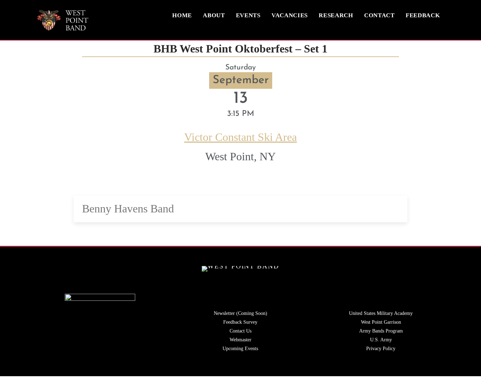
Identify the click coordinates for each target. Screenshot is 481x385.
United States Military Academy (381, 313)
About (214, 15)
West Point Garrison (381, 322)
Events (248, 15)
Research (336, 15)
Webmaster (240, 339)
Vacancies (289, 15)
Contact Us (240, 331)
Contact (379, 15)
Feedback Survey (240, 322)
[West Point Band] (62, 28)
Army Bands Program (381, 331)
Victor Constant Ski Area (240, 137)
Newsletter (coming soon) (240, 313)
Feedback (423, 15)
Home (182, 15)
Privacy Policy (380, 348)
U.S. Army (381, 339)
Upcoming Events (240, 348)
